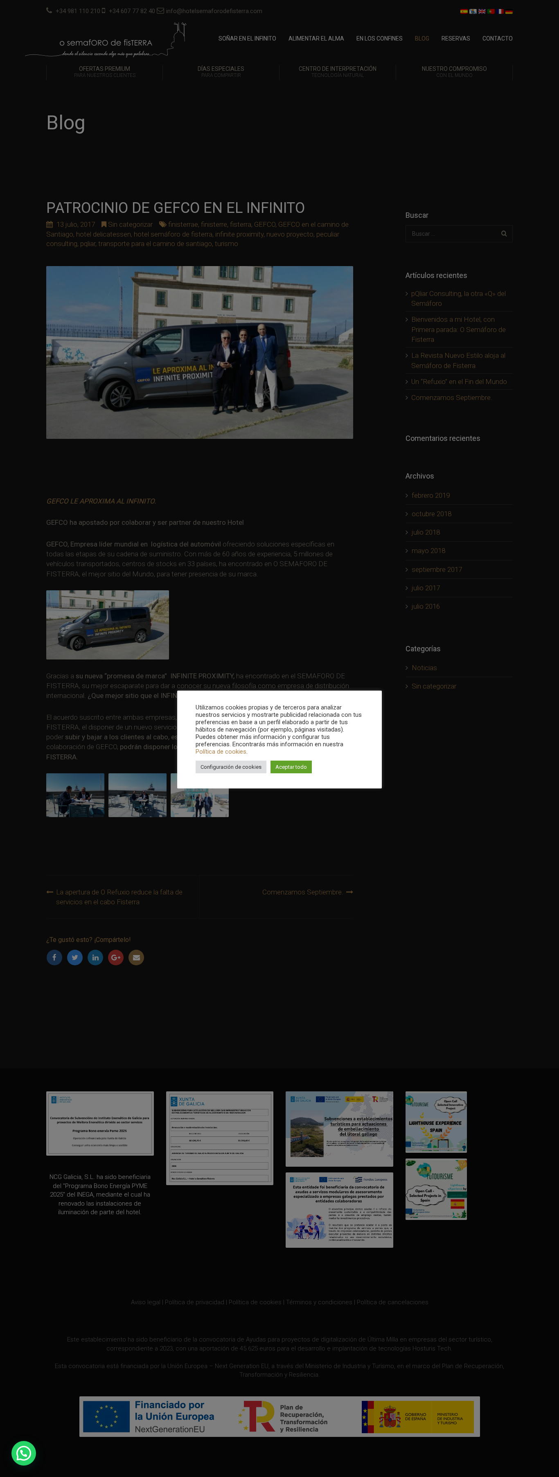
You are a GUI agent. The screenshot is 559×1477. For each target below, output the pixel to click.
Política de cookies (221, 751)
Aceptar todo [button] (291, 767)
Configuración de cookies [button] (231, 767)
